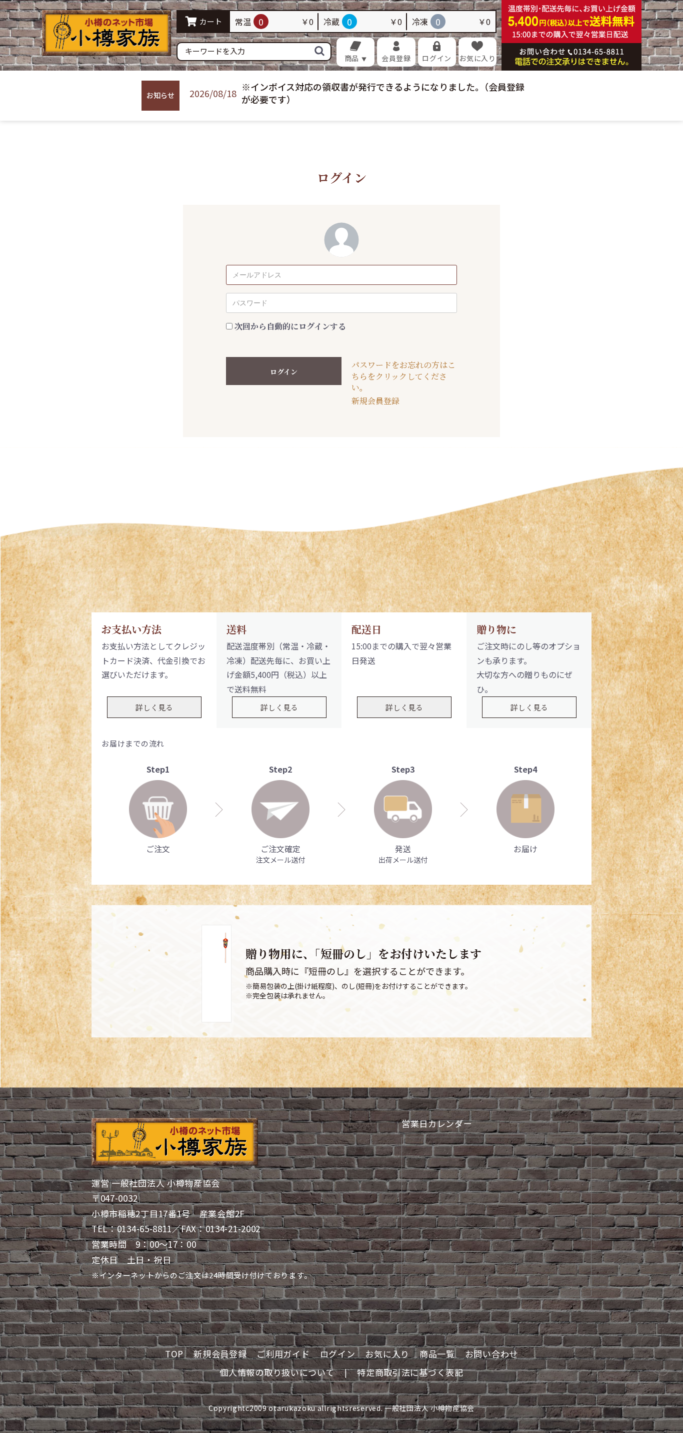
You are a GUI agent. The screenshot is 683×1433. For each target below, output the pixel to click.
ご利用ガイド (283, 1353)
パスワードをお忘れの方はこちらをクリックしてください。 (404, 376)
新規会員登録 (376, 401)
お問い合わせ (491, 1353)
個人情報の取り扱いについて (277, 1372)
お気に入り (387, 1353)
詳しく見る (154, 707)
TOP (174, 1353)
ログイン (284, 372)
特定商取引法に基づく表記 (410, 1372)
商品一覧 (437, 1353)
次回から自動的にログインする (290, 326)
